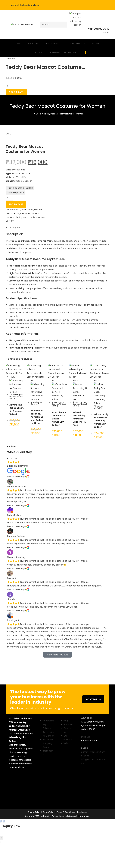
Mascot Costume (98, 407)
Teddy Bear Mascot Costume (26, 259)
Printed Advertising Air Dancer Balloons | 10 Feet (79, 418)
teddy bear (22, 217)
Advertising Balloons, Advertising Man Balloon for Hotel (37, 417)
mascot (26, 213)
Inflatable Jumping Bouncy (48, 743)
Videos (66, 743)
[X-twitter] (21, 777)
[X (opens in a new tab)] (92, 5)
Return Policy (48, 812)
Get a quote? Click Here (20, 187)
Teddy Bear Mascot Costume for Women (64, 113)
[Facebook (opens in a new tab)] (96, 5)
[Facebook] (12, 777)
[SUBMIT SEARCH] (64, 25)
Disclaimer (82, 812)
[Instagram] (21, 786)
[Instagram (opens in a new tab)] (104, 5)
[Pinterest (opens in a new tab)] (100, 5)
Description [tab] (15, 227)
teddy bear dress (38, 217)
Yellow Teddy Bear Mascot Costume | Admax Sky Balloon (101, 420)
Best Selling (27, 209)
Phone (85, 737)
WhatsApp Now (16, 192)
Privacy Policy (34, 812)
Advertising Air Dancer (15, 395)
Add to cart (16, 92)
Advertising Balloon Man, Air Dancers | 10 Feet (16, 409)
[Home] (32, 113)
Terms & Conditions (66, 812)
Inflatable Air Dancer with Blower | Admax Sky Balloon (59, 418)
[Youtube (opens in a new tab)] (107, 5)
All (19, 209)
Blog (65, 720)
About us (68, 724)
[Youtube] (12, 786)
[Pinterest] (12, 795)
